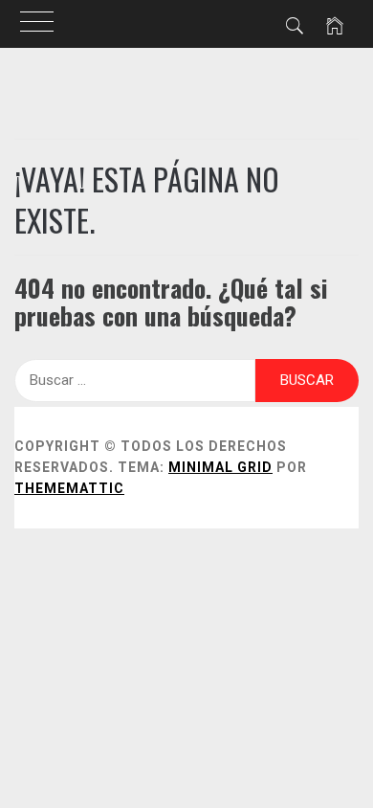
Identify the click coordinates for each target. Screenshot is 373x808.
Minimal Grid (220, 467)
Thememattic (69, 488)
